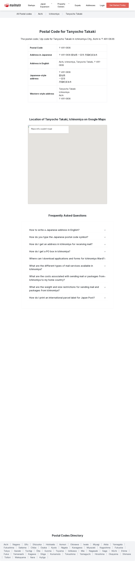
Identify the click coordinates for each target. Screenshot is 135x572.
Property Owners (61, 5)
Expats (78, 5)
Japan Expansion (44, 5)
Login (102, 5)
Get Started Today (118, 5)
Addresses (90, 5)
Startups (31, 5)
